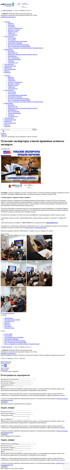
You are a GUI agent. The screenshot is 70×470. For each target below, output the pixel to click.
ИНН (2, 451)
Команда (10, 23)
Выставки (11, 51)
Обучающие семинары (15, 43)
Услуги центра (8, 36)
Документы (11, 26)
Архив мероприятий (14, 59)
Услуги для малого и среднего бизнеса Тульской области (25, 48)
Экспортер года (13, 62)
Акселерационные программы (17, 41)
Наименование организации (9, 379)
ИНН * (3, 387)
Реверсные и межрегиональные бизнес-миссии (22, 54)
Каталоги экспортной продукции (18, 44)
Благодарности (12, 35)
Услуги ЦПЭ (12, 38)
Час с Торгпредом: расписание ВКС (19, 46)
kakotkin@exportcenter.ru (8, 17)
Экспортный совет (10, 66)
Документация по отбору (12, 319)
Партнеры (11, 25)
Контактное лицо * (7, 381)
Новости (7, 71)
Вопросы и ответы (14, 30)
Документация (8, 64)
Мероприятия (8, 49)
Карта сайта (4, 369)
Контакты (7, 72)
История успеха (9, 328)
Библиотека (8, 67)
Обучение (11, 61)
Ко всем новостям (8, 313)
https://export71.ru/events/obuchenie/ (35, 227)
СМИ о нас (11, 33)
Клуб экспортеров (10, 69)
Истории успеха (13, 31)
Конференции (12, 56)
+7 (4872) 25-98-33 (6, 10)
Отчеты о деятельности (15, 28)
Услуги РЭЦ (12, 39)
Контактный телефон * (8, 383)
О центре (7, 21)
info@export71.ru (6, 361)
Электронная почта (7, 385)
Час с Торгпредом (13, 57)
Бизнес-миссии (12, 53)
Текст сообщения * (6, 419)
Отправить (4, 402)
